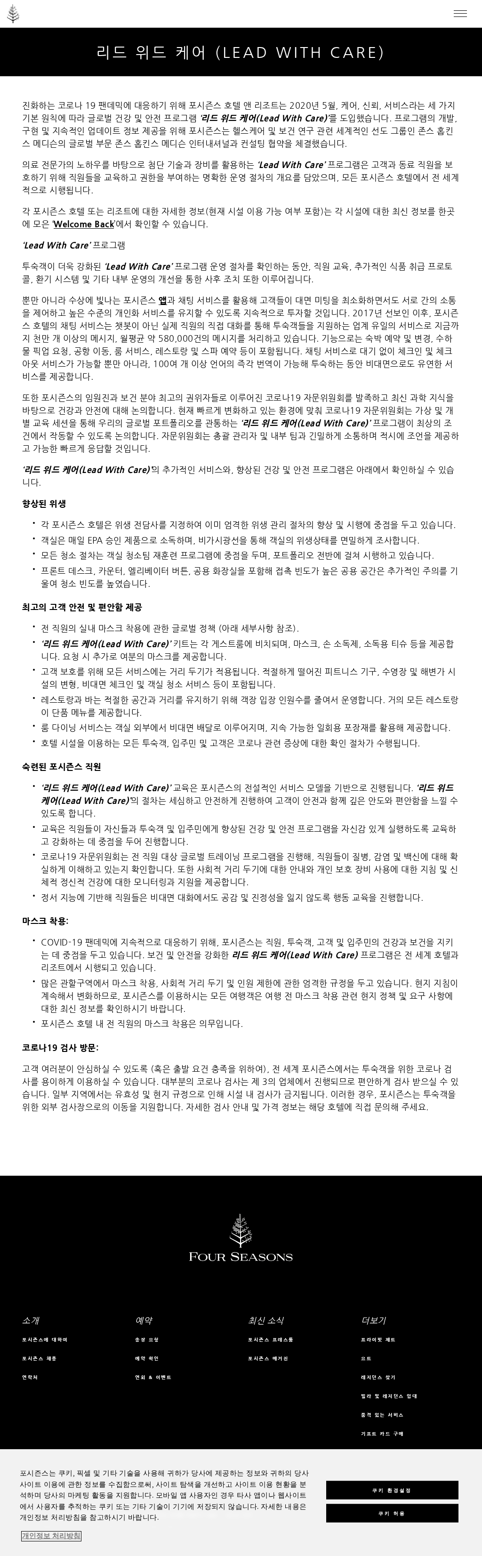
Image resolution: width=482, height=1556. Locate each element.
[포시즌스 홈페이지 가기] (13, 13)
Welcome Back (84, 224)
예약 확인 (147, 1358)
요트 (366, 1358)
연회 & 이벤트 (153, 1377)
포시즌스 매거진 (268, 1358)
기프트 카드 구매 (382, 1433)
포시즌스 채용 (39, 1358)
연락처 (30, 1377)
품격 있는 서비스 (382, 1415)
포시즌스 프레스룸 (271, 1339)
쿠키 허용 (392, 1513)
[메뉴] (460, 13)
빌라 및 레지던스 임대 (389, 1396)
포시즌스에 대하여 (45, 1339)
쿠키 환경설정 (392, 1490)
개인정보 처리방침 (51, 1536)
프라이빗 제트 (378, 1339)
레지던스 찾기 (378, 1377)
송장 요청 (147, 1339)
